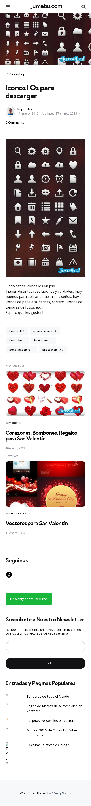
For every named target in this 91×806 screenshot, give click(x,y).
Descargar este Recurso (28, 599)
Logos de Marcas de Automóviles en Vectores (54, 708)
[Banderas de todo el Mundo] (10, 695)
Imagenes (14, 422)
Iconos (16, 331)
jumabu (26, 109)
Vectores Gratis (19, 513)
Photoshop (17, 74)
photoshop (53, 349)
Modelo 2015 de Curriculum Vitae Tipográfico (52, 732)
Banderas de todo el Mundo (48, 696)
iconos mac (43, 340)
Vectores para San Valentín (37, 523)
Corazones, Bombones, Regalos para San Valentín (41, 435)
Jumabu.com (46, 6)
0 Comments (15, 122)
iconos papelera (21, 349)
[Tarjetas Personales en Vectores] (10, 719)
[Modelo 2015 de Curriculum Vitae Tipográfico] (10, 728)
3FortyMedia (61, 793)
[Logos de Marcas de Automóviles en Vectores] (10, 704)
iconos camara (44, 331)
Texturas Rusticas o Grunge (48, 745)
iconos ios (17, 340)
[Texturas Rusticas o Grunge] (10, 754)
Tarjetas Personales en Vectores (52, 720)
